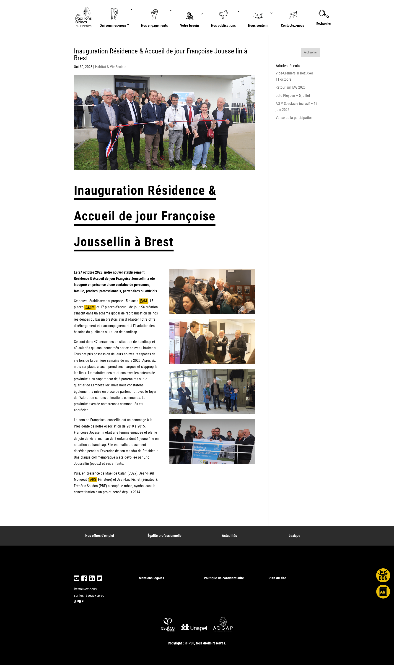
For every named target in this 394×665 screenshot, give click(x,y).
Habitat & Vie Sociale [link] (110, 67)
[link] (84, 17)
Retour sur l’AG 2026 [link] (291, 87)
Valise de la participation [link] (294, 118)
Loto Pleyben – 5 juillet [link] (293, 95)
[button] (310, 52)
